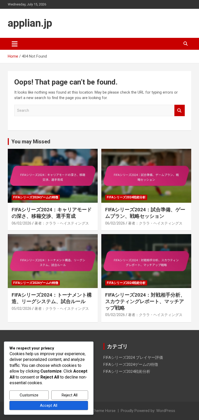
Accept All (48, 405)
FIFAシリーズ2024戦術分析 (126, 197)
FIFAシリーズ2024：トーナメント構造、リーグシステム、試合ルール (52, 298)
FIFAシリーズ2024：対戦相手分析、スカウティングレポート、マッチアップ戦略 (145, 301)
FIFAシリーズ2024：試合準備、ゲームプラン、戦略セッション (145, 213)
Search (179, 110)
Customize (29, 395)
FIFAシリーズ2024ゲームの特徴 (35, 197)
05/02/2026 (21, 308)
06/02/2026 (21, 223)
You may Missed (30, 141)
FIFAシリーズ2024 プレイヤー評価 (133, 357)
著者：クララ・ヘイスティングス (61, 223)
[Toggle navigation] (15, 44)
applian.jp (30, 23)
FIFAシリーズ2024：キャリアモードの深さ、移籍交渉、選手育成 (52, 213)
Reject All (69, 395)
